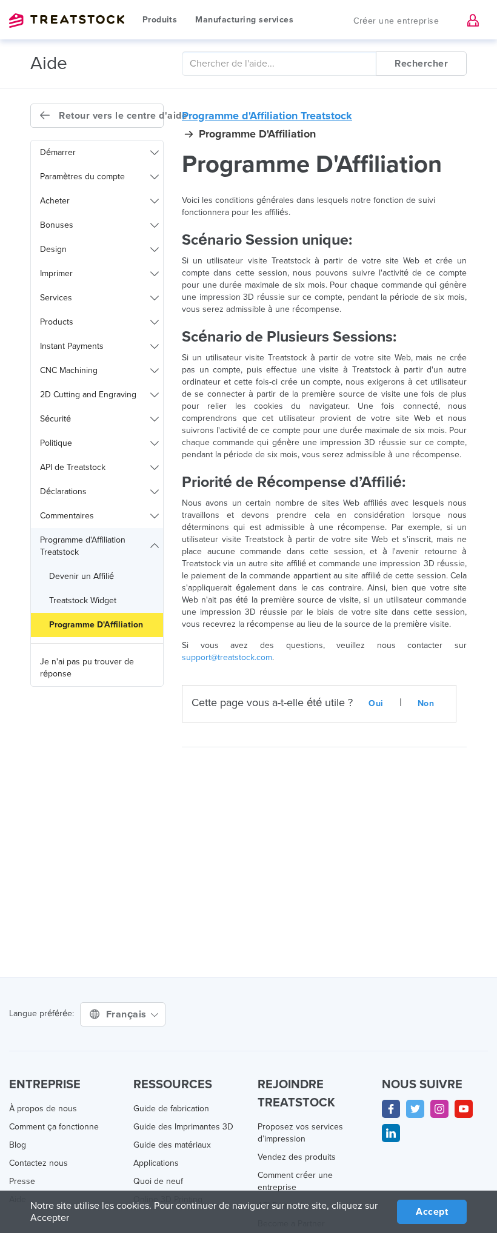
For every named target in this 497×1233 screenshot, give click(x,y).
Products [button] (56, 322)
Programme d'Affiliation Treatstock (267, 115)
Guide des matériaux (172, 1145)
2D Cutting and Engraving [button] (88, 394)
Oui (376, 703)
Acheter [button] (55, 201)
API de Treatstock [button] (72, 467)
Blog (17, 1145)
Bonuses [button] (56, 225)
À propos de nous (43, 1108)
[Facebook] (391, 1109)
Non (426, 703)
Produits (159, 20)
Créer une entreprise (396, 21)
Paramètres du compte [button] (82, 176)
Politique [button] (56, 443)
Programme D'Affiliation (96, 625)
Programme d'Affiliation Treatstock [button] (82, 546)
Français (128, 1014)
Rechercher (421, 64)
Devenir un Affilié (81, 576)
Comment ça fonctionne (54, 1127)
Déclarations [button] (63, 491)
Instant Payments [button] (72, 346)
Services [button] (56, 298)
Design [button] (53, 249)
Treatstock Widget (82, 600)
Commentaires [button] (67, 516)
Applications (156, 1163)
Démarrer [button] (58, 152)
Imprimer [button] (56, 273)
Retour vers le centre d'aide (110, 116)
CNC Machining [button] (69, 370)
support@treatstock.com (227, 657)
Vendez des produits (297, 1157)
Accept (432, 1212)
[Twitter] (415, 1109)
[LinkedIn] (391, 1133)
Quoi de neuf (158, 1181)
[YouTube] (464, 1109)
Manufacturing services (244, 20)
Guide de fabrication (171, 1108)
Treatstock (66, 20)
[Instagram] (439, 1109)
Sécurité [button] (55, 419)
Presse (22, 1181)
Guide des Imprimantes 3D (183, 1127)
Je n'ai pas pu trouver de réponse (87, 667)
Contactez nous (38, 1163)
